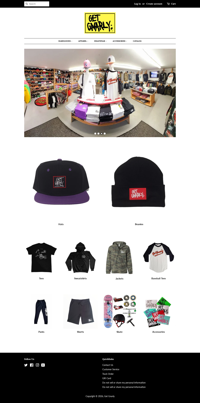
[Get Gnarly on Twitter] (26, 365)
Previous (30, 93)
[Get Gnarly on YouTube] (43, 365)
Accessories (119, 41)
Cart (173, 3)
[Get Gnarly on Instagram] (37, 365)
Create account (154, 3)
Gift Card (106, 378)
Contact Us (107, 365)
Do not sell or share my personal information (124, 382)
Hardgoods (64, 41)
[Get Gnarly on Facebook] (31, 365)
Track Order (108, 374)
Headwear (99, 41)
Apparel (82, 41)
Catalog (137, 41)
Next (169, 93)
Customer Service (110, 369)
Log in (137, 3)
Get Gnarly (109, 396)
